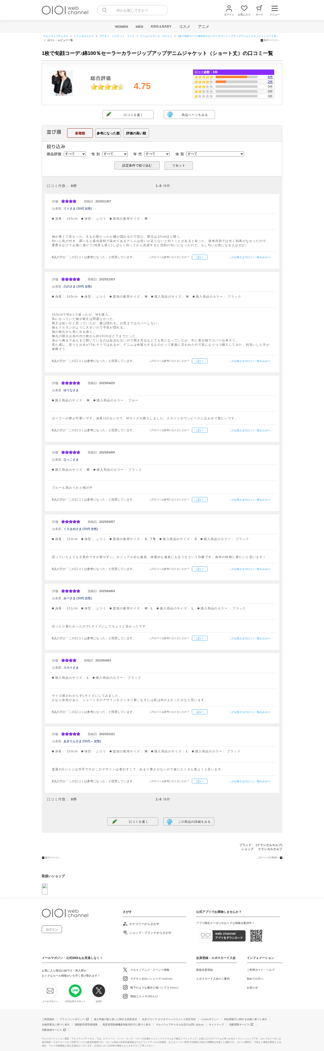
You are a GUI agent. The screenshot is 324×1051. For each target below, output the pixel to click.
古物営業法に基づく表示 (56, 1024)
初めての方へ (255, 978)
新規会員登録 (204, 970)
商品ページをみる (195, 115)
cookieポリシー (210, 1019)
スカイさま (71, 667)
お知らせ (252, 987)
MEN (139, 27)
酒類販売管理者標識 (86, 1024)
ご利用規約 (48, 1019)
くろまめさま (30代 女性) (81, 529)
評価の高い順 (136, 133)
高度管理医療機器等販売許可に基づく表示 (127, 1024)
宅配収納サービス (52, 1029)
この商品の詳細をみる (194, 821)
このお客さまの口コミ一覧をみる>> (249, 257)
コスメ (184, 26)
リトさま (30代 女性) (78, 208)
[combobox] (132, 10)
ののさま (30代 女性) (78, 286)
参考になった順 (108, 133)
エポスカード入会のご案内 (213, 978)
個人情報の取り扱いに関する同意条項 (115, 1019)
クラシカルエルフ (270, 849)
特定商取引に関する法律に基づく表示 (245, 1019)
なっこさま (71, 459)
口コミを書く (134, 115)
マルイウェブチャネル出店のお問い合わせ (180, 1024)
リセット (178, 165)
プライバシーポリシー (72, 1019)
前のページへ (271, 40)
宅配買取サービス (239, 1024)
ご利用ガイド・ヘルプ (261, 970)
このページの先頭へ (267, 857)
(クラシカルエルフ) (269, 845)
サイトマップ (216, 1024)
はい (199, 257)
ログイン (52, 929)
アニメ (203, 26)
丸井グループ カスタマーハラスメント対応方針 (169, 1019)
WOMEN (121, 27)
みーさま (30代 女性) (78, 598)
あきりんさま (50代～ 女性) (82, 741)
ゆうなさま (71, 390)
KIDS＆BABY (161, 26)
